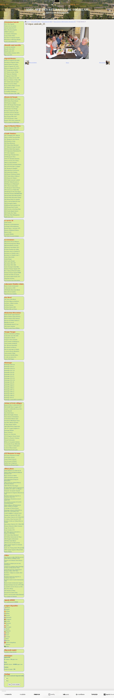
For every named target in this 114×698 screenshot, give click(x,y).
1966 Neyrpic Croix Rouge (10, 108)
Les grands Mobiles (9, 234)
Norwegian (8, 627)
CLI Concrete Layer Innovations (12, 280)
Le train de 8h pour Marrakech (11, 351)
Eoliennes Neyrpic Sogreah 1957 (12, 268)
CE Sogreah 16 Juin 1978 (10, 76)
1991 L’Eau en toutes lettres (11, 185)
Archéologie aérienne (9, 457)
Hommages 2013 (9, 378)
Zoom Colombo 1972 (9, 530)
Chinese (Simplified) (11, 642)
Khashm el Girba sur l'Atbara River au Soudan (13, 521)
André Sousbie (7, 222)
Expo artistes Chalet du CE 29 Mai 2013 (14, 517)
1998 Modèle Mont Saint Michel (12, 289)
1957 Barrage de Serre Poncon (11, 139)
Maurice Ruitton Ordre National (12, 318)
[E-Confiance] (80, 694)
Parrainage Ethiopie (9, 430)
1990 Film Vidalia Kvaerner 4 (11, 182)
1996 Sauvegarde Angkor (10, 203)
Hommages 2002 (9, 393)
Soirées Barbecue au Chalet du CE (12, 470)
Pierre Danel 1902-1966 (10, 265)
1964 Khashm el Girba (9, 141)
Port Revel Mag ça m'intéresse (11, 301)
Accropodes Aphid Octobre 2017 (12, 276)
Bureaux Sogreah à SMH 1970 (11, 127)
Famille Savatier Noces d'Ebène (12, 328)
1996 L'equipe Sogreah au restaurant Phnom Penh (13, 545)
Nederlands (8, 617)
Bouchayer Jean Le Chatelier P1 (12, 251)
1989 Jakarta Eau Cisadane (10, 172)
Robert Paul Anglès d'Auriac (11, 414)
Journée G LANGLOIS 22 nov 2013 (13, 409)
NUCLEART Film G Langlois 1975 (12, 407)
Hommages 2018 (9, 368)
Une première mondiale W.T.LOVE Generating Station (12, 502)
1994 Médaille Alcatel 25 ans (11, 324)
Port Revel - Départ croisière (11, 303)
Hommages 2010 (9, 384)
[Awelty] (51, 694)
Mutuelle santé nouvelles (12, 45)
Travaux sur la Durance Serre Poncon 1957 (13, 561)
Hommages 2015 (9, 374)
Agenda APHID (9, 600)
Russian (8, 640)
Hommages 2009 (9, 386)
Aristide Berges (8, 259)
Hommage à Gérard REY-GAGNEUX (13, 399)
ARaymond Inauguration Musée (12, 243)
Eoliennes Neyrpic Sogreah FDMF (12, 272)
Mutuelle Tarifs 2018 (9, 49)
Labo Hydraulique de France (11, 89)
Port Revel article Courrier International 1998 (13, 580)
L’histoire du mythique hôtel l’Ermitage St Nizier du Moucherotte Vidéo (13, 567)
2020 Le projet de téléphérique (11, 122)
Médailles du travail (9, 322)
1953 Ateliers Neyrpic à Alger (11, 106)
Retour (67, 62)
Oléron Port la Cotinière (10, 291)
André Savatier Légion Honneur (12, 314)
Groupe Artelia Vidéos (9, 35)
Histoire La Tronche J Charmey (11, 438)
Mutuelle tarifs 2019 (9, 51)
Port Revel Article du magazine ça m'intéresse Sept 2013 (12, 496)
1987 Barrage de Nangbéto (10, 168)
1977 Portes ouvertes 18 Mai (11, 72)
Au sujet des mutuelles (9, 47)
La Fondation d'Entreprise (10, 33)
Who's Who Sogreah (9, 24)
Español (8, 611)
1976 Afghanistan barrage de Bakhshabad (11, 480)
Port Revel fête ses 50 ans (10, 309)
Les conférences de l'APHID (11, 602)
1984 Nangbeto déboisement (11, 538)
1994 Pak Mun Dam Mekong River (12, 195)
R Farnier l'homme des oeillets (11, 249)
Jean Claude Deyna (9, 412)
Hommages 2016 (9, 372)
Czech (7, 634)
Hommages (8, 363)
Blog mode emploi (10, 650)
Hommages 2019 (9, 366)
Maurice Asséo (7, 232)
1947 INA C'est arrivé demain (11, 236)
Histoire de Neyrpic (11, 97)
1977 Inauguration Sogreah (11, 70)
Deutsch (8, 615)
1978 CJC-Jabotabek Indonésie (11, 158)
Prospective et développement (11, 224)
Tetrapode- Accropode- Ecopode (12, 490)
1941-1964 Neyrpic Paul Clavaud (12, 104)
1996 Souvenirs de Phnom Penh (12, 542)
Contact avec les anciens (10, 26)
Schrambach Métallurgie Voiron (12, 420)
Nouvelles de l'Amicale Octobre (12, 37)
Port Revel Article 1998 (10, 307)
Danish (7, 632)
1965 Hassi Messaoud (9, 143)
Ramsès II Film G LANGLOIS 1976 (13, 405)
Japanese (8, 644)
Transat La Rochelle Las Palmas (12, 333)
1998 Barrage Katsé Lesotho (11, 207)
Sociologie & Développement (11, 226)
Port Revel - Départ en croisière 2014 (13, 572)
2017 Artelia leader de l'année (11, 81)
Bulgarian (8, 631)
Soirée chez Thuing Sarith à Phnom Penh (14, 547)
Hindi (7, 638)
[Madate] (22, 694)
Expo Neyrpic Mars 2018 (10, 116)
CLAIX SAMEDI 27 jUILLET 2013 (13, 513)
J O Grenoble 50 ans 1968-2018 (12, 444)
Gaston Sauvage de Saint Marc (11, 266)
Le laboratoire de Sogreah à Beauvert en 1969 (14, 493)
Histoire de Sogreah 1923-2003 (11, 60)
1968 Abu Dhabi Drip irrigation (12, 149)
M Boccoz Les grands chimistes (12, 442)
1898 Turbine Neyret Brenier (11, 101)
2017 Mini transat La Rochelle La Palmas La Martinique (12, 532)
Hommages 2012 (9, 380)
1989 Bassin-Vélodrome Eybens (12, 174)
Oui (7, 678)
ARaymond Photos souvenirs (11, 245)
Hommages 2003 (9, 391)
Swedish (8, 621)
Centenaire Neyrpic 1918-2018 (11, 114)
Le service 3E (8, 220)
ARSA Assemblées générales (11, 477)
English (7, 609)
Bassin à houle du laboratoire (11, 286)
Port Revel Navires (8, 305)
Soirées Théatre (8, 551)
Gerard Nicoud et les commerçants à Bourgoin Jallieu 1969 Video (13, 570)
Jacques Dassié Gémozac (10, 459)
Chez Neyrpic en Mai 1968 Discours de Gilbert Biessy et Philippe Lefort (13, 558)
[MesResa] (37, 694)
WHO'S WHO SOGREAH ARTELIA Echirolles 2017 (13, 473)
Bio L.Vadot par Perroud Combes (12, 270)
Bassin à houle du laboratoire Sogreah (13, 582)
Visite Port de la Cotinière (10, 293)
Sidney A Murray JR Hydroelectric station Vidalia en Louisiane (12, 505)
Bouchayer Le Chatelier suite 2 (11, 253)
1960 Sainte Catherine (9, 326)
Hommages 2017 (9, 370)
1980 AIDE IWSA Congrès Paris (12, 426)
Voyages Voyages (10, 332)
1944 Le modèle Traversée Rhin (12, 137)
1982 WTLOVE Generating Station (12, 164)
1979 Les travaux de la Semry (11, 160)
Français (8, 607)
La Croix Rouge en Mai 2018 (11, 129)
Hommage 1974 (9, 397)
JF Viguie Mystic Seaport (10, 424)
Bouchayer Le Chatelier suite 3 (11, 255)
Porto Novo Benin (8, 588)
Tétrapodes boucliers (9, 278)
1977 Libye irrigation (9, 152)
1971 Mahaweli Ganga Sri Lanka (12, 147)
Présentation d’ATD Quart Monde (12, 39)
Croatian (8, 636)
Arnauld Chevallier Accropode (11, 274)
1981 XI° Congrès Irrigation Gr (11, 428)
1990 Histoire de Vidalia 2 (10, 178)
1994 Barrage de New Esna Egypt (12, 191)
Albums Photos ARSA (35, 21)
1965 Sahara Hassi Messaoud (11, 145)
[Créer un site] (8, 694)
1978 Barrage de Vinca (9, 156)
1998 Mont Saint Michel (10, 540)
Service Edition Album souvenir (12, 85)
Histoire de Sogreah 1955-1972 (11, 68)
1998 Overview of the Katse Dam (12, 209)
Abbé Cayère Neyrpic (9, 261)
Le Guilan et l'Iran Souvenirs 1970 (12, 519)
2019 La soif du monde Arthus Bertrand (14, 594)
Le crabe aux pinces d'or (10, 357)
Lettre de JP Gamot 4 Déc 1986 (11, 93)
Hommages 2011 (9, 382)
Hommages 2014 (9, 376)
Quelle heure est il (8, 216)
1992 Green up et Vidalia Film (11, 189)
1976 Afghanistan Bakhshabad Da (12, 151)
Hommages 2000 (9, 395)
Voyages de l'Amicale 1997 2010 (12, 515)
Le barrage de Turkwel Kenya (11, 508)
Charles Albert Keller (9, 257)
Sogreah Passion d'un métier (11, 64)
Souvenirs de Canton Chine (11, 592)
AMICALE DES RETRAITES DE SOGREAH (57, 9)
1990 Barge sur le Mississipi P (11, 184)
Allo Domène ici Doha (9, 590)
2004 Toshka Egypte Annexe (11, 211)
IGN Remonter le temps (12, 453)
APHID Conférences (9, 31)
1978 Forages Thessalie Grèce (11, 154)
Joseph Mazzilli (8, 411)
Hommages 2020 (9, 364)
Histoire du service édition (10, 83)
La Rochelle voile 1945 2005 (11, 335)
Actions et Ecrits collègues (13, 403)
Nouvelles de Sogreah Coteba (11, 62)
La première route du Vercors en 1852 (13, 586)
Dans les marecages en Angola (11, 349)
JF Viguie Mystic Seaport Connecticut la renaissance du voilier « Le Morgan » (14, 488)
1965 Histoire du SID (9, 87)
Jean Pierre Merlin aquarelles (11, 422)
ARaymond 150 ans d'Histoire (11, 241)
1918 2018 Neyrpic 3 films (10, 118)
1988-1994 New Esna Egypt (11, 485)
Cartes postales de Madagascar (11, 341)
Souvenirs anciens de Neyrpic (11, 112)
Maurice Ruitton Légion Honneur (12, 316)
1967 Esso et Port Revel (10, 299)
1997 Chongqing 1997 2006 (12, 135)
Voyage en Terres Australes (10, 339)
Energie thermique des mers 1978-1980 (13, 584)
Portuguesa (8, 619)
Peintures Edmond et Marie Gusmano (13, 526)
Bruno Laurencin (8, 432)
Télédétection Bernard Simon (11, 465)
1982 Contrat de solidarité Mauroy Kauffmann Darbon (12, 483)
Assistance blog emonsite (10, 652)
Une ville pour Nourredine (10, 345)
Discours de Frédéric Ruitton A (11, 320)
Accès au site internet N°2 (10, 41)
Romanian (8, 623)
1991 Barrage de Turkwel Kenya (12, 187)
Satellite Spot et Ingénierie (10, 463)
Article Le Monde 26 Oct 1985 (11, 78)
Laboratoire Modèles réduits (14, 284)
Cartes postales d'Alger (9, 353)
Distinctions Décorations (12, 313)
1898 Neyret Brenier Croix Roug (12, 99)
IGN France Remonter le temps (11, 455)
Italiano (7, 613)
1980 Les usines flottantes (10, 162)
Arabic (7, 646)
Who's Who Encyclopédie (10, 29)
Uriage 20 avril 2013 (9, 528)
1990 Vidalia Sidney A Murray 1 (12, 176)
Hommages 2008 (9, 387)
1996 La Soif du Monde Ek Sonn (12, 201)
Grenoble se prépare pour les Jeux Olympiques (12, 564)
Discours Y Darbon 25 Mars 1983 (12, 79)
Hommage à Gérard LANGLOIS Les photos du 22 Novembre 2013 (13, 511)
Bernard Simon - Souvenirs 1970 (12, 228)
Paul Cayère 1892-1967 (10, 263)
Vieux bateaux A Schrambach (11, 416)
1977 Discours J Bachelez (10, 74)
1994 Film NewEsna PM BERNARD (13, 193)
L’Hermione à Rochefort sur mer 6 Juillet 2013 (12, 499)
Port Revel (7, 297)
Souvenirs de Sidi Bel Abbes (11, 355)
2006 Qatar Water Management (11, 215)
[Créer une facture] (66, 694)
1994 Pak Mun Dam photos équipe (12, 197)
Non (7, 680)
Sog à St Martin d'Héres (12, 126)
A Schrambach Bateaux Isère (11, 418)
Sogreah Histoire (10, 58)
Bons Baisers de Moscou (10, 347)
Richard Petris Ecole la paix (11, 449)
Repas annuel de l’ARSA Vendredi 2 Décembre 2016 (65, 21)
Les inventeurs (9, 240)
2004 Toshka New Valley (10, 213)
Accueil (28, 21)
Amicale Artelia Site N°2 (10, 28)
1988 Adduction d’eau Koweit (11, 170)
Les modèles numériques (10, 91)
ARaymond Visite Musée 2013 (11, 247)
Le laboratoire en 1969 (9, 288)
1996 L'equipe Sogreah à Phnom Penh (13, 549)
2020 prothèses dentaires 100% (11, 53)
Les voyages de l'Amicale (10, 596)
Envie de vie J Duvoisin (10, 434)
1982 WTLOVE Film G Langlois (12, 166)
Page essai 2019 (8, 54)
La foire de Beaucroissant (10, 447)
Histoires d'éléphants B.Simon (11, 230)
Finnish (7, 629)
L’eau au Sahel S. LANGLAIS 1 (12, 445)
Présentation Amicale (11, 22)
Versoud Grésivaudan (9, 440)
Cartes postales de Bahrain (10, 343)
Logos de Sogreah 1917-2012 (11, 66)
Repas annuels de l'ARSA (10, 475)
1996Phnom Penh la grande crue (12, 205)
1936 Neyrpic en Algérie (10, 103)
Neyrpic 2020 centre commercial (12, 120)
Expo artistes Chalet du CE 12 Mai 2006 (14, 524)
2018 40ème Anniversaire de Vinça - (13, 537)
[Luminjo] (94, 694)
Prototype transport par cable (11, 110)
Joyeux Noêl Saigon (9, 359)
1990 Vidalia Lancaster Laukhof (12, 180)
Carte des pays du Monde (10, 461)
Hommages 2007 (9, 389)
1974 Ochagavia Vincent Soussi (12, 436)
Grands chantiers (10, 133)
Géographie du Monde (9, 337)
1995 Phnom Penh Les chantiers (12, 199)
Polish (7, 625)
